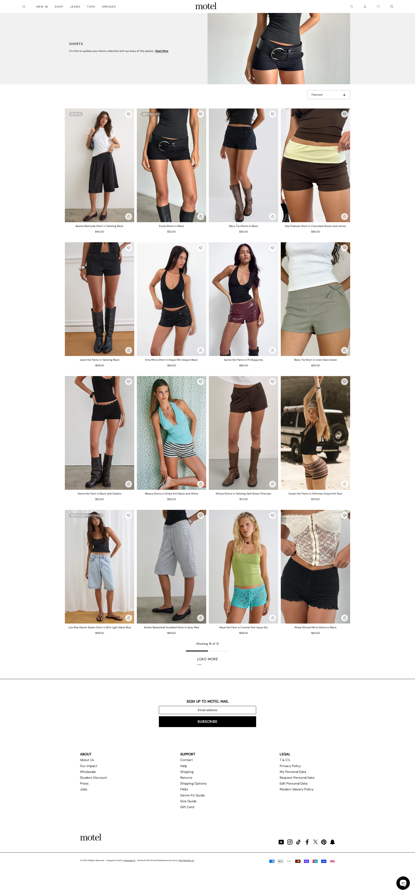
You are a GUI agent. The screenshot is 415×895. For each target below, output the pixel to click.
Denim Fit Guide (192, 795)
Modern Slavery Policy (296, 789)
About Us (87, 760)
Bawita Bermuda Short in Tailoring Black (99, 226)
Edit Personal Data (293, 783)
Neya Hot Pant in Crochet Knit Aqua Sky (243, 627)
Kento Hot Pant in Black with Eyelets (99, 493)
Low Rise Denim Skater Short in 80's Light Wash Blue (99, 627)
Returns (186, 777)
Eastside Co (129, 860)
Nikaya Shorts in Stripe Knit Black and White (171, 493)
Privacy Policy (290, 766)
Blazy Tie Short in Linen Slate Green (315, 360)
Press (84, 783)
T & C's (285, 760)
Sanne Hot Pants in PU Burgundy (243, 360)
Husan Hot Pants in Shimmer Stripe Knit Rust (315, 493)
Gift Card (187, 807)
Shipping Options (193, 783)
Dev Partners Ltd (186, 860)
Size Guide (188, 801)
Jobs (83, 789)
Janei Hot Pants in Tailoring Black (100, 360)
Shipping (186, 772)
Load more (207, 659)
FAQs (184, 789)
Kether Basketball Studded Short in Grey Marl (171, 627)
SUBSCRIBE (207, 721)
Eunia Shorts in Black (171, 226)
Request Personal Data (297, 777)
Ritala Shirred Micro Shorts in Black (316, 627)
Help (183, 766)
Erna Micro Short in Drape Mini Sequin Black (171, 360)
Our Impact (88, 766)
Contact (186, 760)
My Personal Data (293, 772)
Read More (161, 51)
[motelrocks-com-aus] (206, 6)
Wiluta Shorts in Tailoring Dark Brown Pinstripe (243, 493)
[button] (128, 114)
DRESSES (109, 6)
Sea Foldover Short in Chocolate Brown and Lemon (315, 226)
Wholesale (88, 772)
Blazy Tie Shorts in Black (243, 226)
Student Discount (93, 777)
